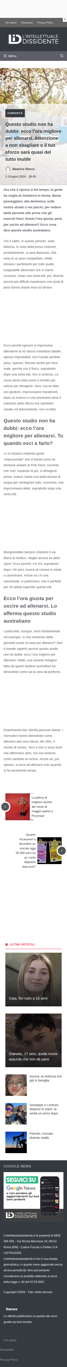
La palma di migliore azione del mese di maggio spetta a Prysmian (42, 807)
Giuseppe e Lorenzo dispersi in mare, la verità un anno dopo (43, 1109)
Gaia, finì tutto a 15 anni (28, 998)
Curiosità (15, 113)
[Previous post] (5, 806)
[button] (62, 56)
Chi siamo (11, 22)
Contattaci (10, 1297)
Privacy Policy (45, 22)
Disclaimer (27, 22)
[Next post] (62, 850)
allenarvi (48, 643)
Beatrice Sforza (23, 169)
